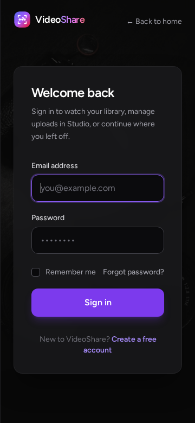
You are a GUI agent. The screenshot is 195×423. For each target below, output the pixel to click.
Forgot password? (133, 272)
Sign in (98, 302)
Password (47, 217)
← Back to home (154, 21)
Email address (54, 165)
